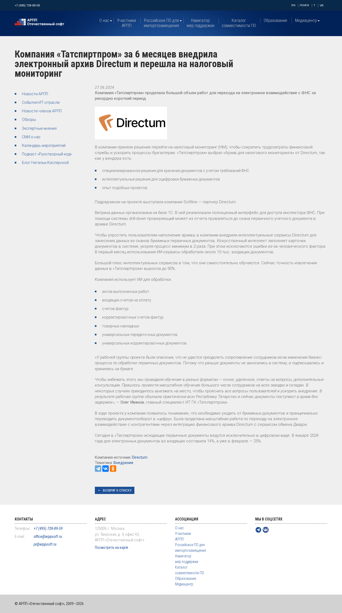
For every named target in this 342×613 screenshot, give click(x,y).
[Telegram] (98, 468)
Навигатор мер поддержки (200, 23)
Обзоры (29, 119)
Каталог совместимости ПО (239, 23)
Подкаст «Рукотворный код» (47, 154)
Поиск (304, 5)
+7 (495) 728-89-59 (27, 5)
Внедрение (123, 463)
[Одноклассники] (113, 468)
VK (322, 5)
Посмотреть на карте (111, 547)
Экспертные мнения (39, 128)
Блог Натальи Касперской (45, 162)
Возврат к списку (117, 490)
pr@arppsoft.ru (45, 544)
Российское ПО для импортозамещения (161, 23)
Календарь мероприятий (43, 145)
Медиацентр (306, 20)
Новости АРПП (35, 94)
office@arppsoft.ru (48, 536)
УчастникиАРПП (126, 23)
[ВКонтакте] (105, 468)
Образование (275, 20)
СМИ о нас (31, 137)
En (293, 5)
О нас (104, 20)
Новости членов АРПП (42, 111)
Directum (139, 457)
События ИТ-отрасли (41, 102)
